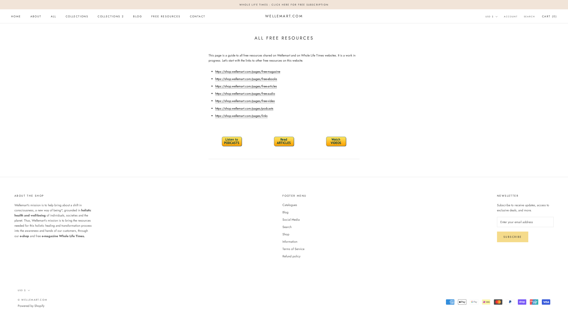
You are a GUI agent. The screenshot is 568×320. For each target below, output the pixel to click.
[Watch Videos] (336, 141)
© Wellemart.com (32, 300)
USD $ (489, 16)
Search (529, 16)
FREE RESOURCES (166, 16)
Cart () (549, 16)
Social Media (291, 219)
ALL (53, 16)
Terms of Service (293, 249)
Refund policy (291, 256)
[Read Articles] (284, 141)
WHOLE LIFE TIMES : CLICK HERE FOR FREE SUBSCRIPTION (284, 4)
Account (511, 16)
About (35, 16)
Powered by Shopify (31, 306)
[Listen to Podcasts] (232, 141)
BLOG (137, 16)
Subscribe (512, 237)
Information (289, 241)
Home (16, 16)
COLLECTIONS (77, 16)
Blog (285, 212)
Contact (197, 16)
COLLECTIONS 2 (111, 16)
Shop (285, 234)
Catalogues (289, 205)
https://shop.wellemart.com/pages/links (241, 116)
